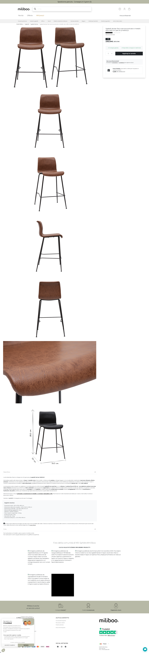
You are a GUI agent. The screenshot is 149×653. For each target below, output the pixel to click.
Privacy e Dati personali (22, 635)
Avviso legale (19, 622)
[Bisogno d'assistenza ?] (145, 649)
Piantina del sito (60, 624)
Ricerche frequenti (60, 627)
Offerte (30, 15)
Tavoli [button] (49, 21)
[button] (39, 561)
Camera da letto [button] (75, 21)
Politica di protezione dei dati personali (26, 631)
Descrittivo (6, 472)
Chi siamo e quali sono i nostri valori (25, 620)
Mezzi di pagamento (21, 624)
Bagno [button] (83, 21)
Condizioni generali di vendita (23, 629)
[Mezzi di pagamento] (35, 646)
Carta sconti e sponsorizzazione (24, 633)
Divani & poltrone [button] (22, 21)
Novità (20, 15)
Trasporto (18, 627)
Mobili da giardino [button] (105, 21)
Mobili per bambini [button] (93, 21)
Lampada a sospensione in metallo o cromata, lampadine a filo (35, 493)
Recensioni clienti (60, 622)
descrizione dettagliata (110, 34)
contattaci (121, 62)
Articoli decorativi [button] (117, 21)
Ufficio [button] (42, 21)
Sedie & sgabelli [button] (34, 21)
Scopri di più (32, 525)
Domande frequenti (61, 620)
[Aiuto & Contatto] (120, 9)
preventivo (115, 62)
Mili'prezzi (40, 15)
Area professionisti (125, 15)
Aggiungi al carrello (129, 53)
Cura (4, 529)
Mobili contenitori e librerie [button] (60, 21)
